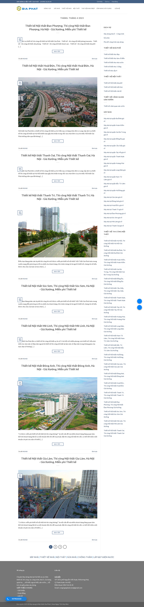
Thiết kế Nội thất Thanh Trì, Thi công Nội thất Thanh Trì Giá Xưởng (114, 395)
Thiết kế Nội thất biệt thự (113, 87)
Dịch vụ (107, 1)
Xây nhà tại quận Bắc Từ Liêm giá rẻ (114, 184)
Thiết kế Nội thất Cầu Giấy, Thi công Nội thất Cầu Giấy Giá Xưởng (114, 290)
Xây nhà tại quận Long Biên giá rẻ (115, 171)
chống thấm (85, 557)
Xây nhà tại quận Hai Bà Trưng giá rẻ (115, 133)
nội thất (61, 557)
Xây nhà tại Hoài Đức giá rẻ (114, 205)
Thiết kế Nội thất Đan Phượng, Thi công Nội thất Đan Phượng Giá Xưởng (113, 404)
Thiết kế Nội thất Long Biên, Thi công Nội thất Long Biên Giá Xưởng (114, 328)
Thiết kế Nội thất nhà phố (113, 83)
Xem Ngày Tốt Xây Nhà (60, 604)
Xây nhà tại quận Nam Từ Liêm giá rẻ (113, 178)
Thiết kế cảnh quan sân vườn (114, 106)
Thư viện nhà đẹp (88, 8)
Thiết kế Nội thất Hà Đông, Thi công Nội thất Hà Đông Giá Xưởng (114, 357)
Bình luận (94, 58)
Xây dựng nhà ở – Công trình (114, 34)
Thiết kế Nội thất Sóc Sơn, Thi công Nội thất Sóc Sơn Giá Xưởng (115, 414)
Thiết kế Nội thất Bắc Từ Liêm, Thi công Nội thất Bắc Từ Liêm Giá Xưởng (114, 347)
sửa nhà (71, 557)
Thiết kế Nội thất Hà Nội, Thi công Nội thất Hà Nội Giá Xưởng (114, 243)
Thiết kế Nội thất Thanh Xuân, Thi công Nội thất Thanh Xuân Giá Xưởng (114, 300)
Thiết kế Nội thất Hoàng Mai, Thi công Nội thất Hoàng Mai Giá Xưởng (114, 319)
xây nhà (34, 557)
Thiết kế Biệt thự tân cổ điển (114, 58)
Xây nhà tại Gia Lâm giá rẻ (113, 197)
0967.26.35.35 (68, 585)
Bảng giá (47, 8)
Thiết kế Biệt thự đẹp (112, 54)
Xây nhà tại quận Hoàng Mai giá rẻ (114, 164)
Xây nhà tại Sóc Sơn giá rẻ (113, 217)
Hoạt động (115, 1)
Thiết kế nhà (67, 8)
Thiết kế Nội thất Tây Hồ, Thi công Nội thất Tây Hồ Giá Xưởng (114, 309)
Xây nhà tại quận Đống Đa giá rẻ (114, 140)
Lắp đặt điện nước (104, 557)
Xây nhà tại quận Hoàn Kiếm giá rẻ (114, 126)
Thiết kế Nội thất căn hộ (112, 91)
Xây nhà (57, 8)
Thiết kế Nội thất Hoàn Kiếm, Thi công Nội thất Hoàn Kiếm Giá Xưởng (114, 262)
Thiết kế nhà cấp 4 (110, 71)
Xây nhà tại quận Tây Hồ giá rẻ (115, 152)
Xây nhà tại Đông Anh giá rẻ (114, 201)
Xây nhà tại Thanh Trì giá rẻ (113, 209)
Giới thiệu (100, 1)
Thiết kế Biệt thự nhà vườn (114, 62)
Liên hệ (117, 8)
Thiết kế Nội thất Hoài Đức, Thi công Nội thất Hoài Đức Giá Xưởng (114, 385)
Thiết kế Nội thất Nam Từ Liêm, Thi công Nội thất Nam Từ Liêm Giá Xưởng (114, 338)
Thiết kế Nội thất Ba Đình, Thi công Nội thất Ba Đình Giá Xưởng (114, 253)
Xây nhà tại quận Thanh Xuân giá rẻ (114, 157)
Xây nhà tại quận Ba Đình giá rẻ (114, 119)
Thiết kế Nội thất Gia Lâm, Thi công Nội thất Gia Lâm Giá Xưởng (115, 366)
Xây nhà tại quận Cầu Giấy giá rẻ (114, 147)
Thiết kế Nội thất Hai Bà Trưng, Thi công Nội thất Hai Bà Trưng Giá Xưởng (114, 272)
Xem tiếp (58, 51)
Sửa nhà (106, 38)
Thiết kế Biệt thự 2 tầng (112, 67)
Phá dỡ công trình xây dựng (114, 42)
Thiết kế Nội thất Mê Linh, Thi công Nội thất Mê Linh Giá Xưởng (115, 423)
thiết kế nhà (47, 557)
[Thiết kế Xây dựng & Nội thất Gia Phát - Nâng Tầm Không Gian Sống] (27, 8)
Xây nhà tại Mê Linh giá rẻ (113, 222)
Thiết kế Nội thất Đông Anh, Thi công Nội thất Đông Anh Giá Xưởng (114, 376)
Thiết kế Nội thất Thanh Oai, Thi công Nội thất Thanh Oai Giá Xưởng (114, 433)
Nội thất (76, 8)
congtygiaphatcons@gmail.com (70, 588)
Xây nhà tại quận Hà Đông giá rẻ (114, 191)
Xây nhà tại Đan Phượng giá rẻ (115, 213)
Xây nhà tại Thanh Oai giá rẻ (114, 226)
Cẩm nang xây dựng (104, 8)
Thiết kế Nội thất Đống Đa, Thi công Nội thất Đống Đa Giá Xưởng (113, 281)
